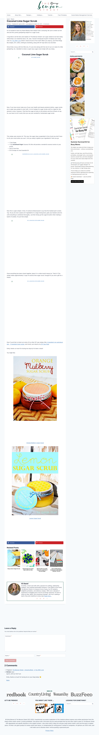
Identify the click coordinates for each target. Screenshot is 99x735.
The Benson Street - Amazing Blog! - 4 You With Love (28, 670)
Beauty (12, 19)
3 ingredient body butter (17, 344)
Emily (9, 24)
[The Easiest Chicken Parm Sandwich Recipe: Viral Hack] (82, 65)
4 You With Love (16, 40)
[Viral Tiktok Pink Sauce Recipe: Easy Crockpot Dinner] (82, 80)
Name (7, 655)
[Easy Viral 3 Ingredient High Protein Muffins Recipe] (82, 109)
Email (39, 655)
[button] (61, 59)
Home (8, 15)
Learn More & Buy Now (77, 181)
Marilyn (8, 672)
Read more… (48, 596)
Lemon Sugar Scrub (35, 518)
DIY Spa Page (45, 344)
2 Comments (46, 24)
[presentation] (39, 708)
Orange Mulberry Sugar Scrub (35, 443)
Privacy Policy (49, 730)
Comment (8, 636)
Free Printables (62, 15)
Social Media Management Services (81, 15)
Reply (8, 680)
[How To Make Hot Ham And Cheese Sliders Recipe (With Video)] (82, 94)
